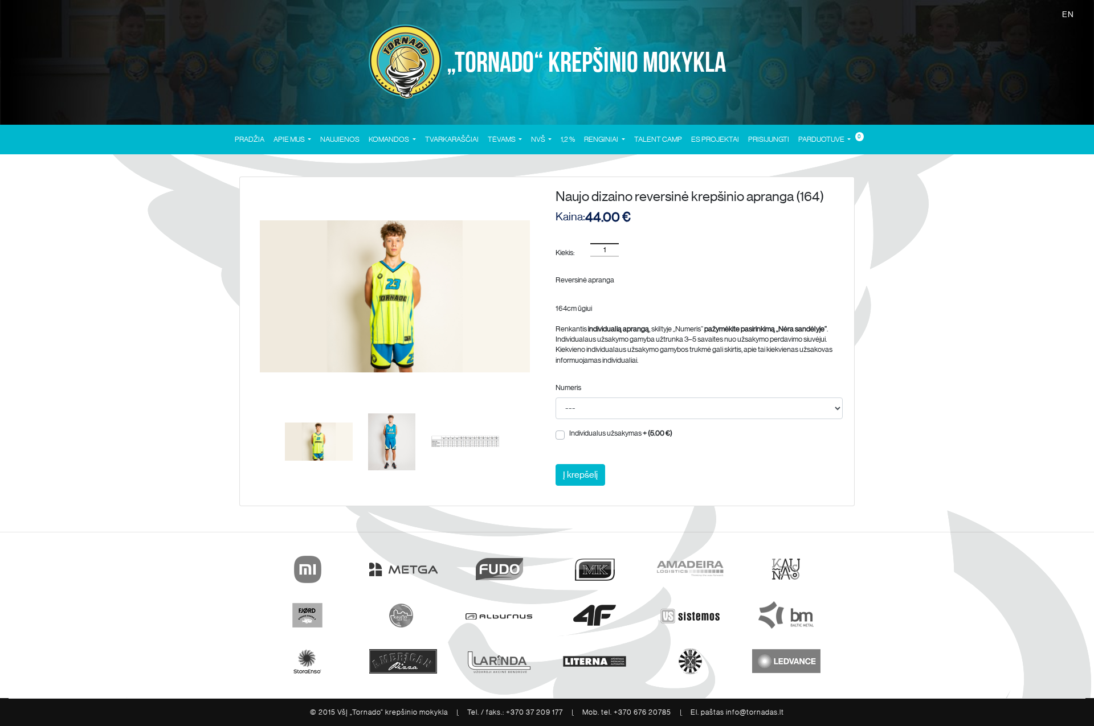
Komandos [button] (389, 139)
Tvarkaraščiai (452, 139)
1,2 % (568, 139)
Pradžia (249, 139)
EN (1068, 14)
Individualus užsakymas (620, 433)
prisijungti (768, 139)
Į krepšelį (580, 474)
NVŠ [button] (538, 139)
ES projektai (715, 139)
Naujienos (340, 139)
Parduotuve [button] (822, 139)
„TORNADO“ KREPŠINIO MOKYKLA (584, 63)
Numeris (568, 387)
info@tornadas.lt (755, 712)
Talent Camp (658, 139)
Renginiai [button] (601, 139)
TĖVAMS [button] (502, 139)
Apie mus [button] (290, 139)
